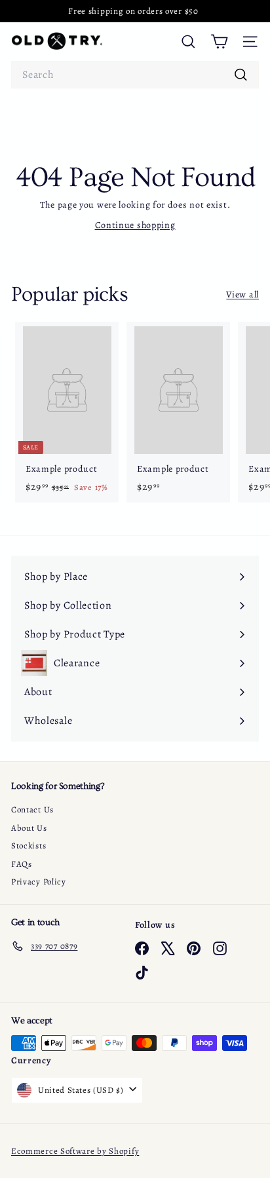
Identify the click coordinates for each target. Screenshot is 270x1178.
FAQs (21, 863)
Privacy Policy (38, 881)
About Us (29, 827)
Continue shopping (135, 225)
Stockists (28, 845)
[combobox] (135, 74)
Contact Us (32, 809)
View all (242, 294)
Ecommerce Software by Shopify (75, 1150)
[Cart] (219, 41)
